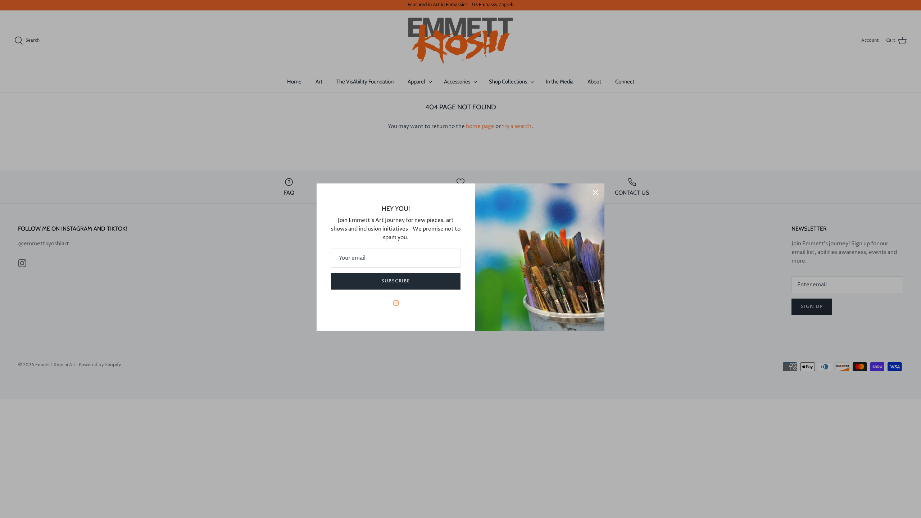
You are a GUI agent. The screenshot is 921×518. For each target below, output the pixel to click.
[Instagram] (396, 303)
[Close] (595, 192)
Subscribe (395, 281)
